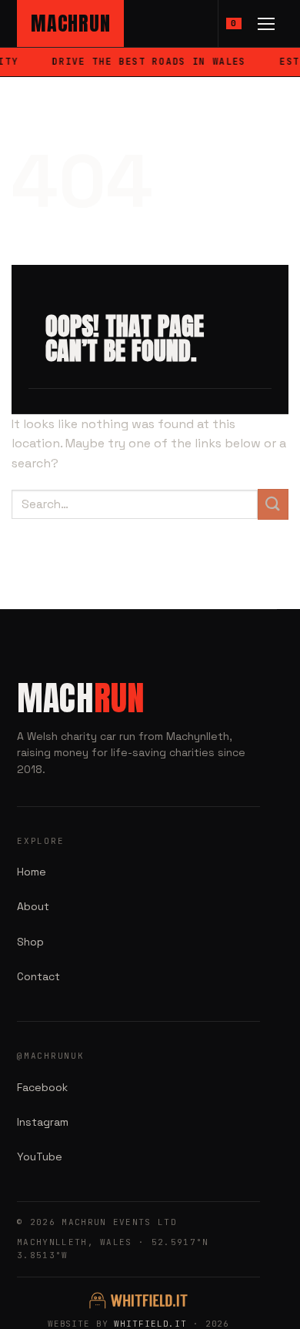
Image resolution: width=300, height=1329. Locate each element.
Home (31, 872)
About (33, 906)
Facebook (42, 1087)
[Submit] (273, 504)
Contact (38, 976)
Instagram (42, 1122)
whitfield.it (150, 1323)
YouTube (39, 1156)
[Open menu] (266, 23)
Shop (30, 942)
